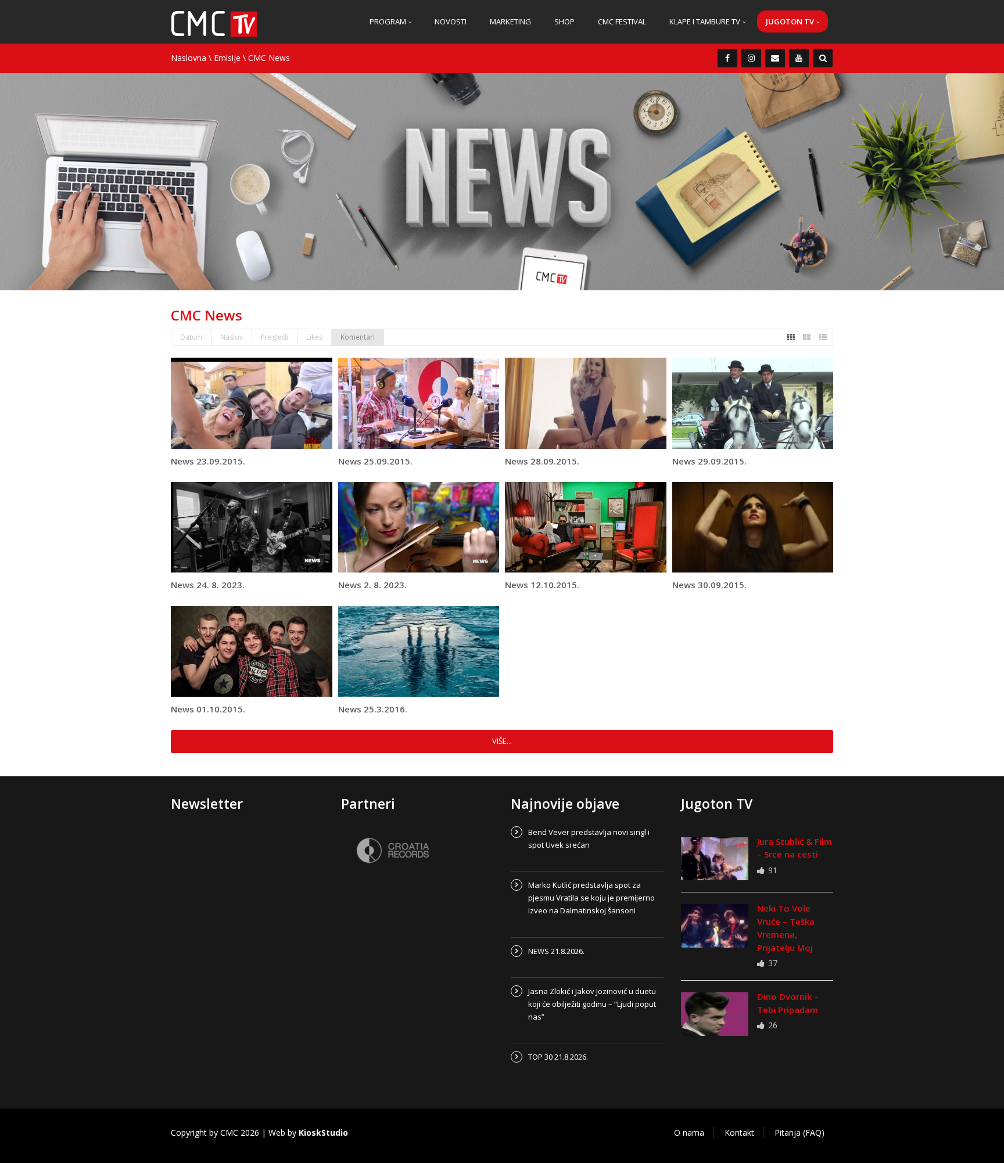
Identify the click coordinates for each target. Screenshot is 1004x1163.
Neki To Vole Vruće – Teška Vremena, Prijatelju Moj (786, 927)
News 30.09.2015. (709, 584)
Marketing (510, 21)
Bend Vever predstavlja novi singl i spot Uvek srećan (589, 838)
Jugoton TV (791, 21)
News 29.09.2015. (709, 461)
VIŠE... (502, 741)
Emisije (227, 57)
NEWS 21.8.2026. (556, 951)
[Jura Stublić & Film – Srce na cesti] (714, 858)
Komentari (357, 337)
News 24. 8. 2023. (208, 584)
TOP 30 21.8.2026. (558, 1057)
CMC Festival (622, 21)
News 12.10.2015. (542, 584)
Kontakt (739, 1132)
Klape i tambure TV (705, 21)
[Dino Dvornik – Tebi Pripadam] (714, 1013)
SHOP (564, 21)
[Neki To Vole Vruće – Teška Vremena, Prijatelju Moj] (714, 925)
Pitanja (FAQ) (799, 1132)
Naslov (231, 337)
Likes (314, 337)
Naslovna (188, 57)
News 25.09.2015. (375, 461)
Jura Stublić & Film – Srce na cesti (794, 848)
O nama (689, 1132)
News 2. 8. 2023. (372, 584)
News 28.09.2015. (542, 461)
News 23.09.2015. (208, 461)
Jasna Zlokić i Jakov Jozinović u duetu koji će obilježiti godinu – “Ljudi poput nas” (592, 1004)
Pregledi (274, 337)
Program (389, 21)
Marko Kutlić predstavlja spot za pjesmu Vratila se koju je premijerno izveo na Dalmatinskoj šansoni (591, 898)
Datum (191, 337)
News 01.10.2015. (208, 709)
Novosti (451, 21)
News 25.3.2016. (372, 709)
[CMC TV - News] (214, 22)
